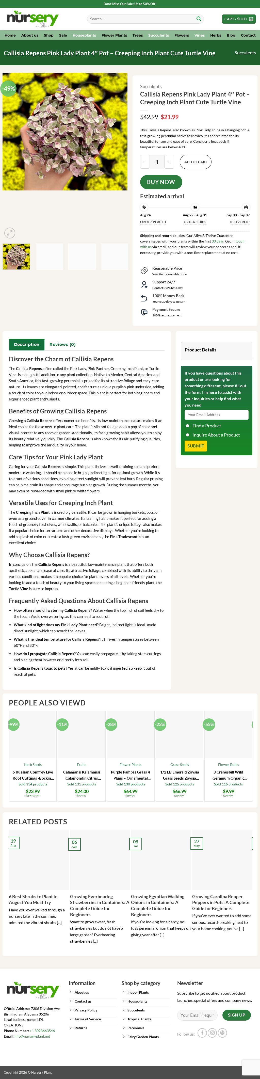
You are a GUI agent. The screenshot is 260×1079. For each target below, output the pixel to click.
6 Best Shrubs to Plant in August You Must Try (33, 899)
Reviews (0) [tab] (63, 344)
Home (10, 35)
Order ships (195, 222)
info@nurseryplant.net (32, 1036)
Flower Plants (114, 35)
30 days (218, 241)
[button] (239, 19)
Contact (248, 35)
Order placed (153, 222)
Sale (63, 35)
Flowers (181, 35)
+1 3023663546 (42, 1031)
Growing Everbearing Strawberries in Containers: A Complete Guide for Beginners (99, 905)
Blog (231, 35)
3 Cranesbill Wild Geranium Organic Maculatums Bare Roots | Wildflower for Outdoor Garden (228, 775)
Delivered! (240, 222)
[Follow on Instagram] (212, 1032)
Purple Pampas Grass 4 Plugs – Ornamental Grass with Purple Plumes (130, 775)
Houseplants (84, 35)
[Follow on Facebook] (202, 1032)
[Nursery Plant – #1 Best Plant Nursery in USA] (41, 19)
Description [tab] (27, 344)
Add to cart (195, 162)
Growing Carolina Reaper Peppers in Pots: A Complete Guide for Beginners (221, 902)
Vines (199, 35)
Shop (49, 35)
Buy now (161, 182)
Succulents (158, 35)
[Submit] (198, 19)
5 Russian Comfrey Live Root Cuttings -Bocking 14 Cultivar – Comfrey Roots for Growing (33, 775)
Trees (138, 35)
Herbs (215, 35)
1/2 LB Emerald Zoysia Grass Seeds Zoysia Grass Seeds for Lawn (179, 775)
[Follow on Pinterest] (222, 1032)
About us (29, 35)
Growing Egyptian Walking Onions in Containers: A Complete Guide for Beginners (157, 905)
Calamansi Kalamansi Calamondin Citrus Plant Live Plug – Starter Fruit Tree (81, 775)
